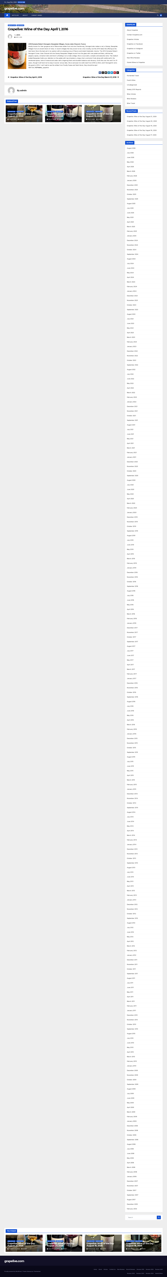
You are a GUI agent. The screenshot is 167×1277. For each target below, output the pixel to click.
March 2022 (131, 392)
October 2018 (131, 582)
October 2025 (131, 194)
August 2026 (131, 148)
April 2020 (130, 499)
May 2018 (130, 605)
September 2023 (132, 309)
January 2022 (131, 402)
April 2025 (130, 222)
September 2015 (132, 752)
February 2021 (132, 452)
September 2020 (132, 475)
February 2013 (132, 895)
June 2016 (130, 711)
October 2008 (131, 1135)
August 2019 (131, 535)
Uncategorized (132, 85)
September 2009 (132, 1084)
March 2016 (131, 724)
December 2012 (132, 904)
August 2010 (131, 1033)
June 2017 (130, 655)
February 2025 (132, 231)
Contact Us (112, 1269)
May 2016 (130, 715)
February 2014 (132, 840)
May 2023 (130, 328)
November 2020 (132, 466)
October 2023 (131, 305)
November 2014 (132, 798)
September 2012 (132, 918)
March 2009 (131, 1112)
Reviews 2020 (150, 1269)
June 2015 (130, 766)
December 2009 (132, 1070)
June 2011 (130, 987)
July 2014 (130, 817)
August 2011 (131, 978)
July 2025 (130, 208)
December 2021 (132, 406)
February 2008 (132, 1172)
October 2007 (131, 1190)
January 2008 (131, 1176)
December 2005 (132, 1204)
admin (18, 35)
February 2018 (132, 618)
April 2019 (130, 554)
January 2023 (131, 346)
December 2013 (132, 849)
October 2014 (131, 803)
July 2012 (130, 927)
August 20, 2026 (54, 1249)
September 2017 (132, 641)
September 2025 (132, 199)
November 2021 (132, 411)
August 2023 (131, 314)
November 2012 (132, 909)
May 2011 (130, 992)
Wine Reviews (20, 25)
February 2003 (132, 1209)
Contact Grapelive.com (134, 35)
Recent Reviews (130, 1269)
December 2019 (132, 517)
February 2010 (132, 1061)
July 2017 (130, 651)
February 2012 (132, 950)
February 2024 (132, 286)
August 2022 (131, 369)
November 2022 (132, 356)
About (25, 15)
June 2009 (130, 1098)
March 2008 (131, 1167)
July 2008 (130, 1149)
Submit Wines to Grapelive (136, 62)
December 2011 (132, 960)
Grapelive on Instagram (135, 48)
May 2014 (130, 826)
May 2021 (130, 439)
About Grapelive (132, 30)
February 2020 (132, 508)
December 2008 (132, 1126)
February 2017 (132, 674)
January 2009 (131, 1121)
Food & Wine (131, 80)
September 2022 (132, 365)
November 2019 (132, 522)
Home (95, 1269)
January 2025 (131, 236)
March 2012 (131, 946)
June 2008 (130, 1153)
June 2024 (130, 268)
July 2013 (130, 872)
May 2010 (130, 1047)
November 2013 (132, 854)
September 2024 (132, 254)
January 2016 (131, 734)
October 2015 (131, 748)
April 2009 (130, 1107)
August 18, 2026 (133, 1249)
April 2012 (130, 941)
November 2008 (132, 1130)
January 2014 (131, 844)
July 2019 (130, 540)
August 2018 (131, 591)
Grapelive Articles (133, 39)
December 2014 (132, 794)
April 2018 (130, 609)
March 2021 (131, 448)
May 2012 (130, 937)
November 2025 (132, 190)
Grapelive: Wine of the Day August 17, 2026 (141, 135)
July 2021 (130, 429)
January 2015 (131, 789)
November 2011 (132, 964)
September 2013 (132, 863)
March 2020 (131, 503)
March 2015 (131, 780)
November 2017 (132, 632)
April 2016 (130, 720)
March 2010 (131, 1056)
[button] (157, 15)
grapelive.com (14, 8)
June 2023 (130, 323)
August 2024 (131, 259)
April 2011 (130, 997)
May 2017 (130, 660)
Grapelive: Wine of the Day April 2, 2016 (26, 77)
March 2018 (131, 614)
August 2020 (131, 480)
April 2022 (130, 388)
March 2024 (131, 282)
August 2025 (131, 203)
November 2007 (132, 1186)
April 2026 (130, 166)
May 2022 (130, 383)
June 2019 (130, 545)
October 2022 (131, 360)
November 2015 (132, 743)
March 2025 (131, 226)
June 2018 (130, 600)
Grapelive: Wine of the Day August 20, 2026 (60, 115)
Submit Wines (37, 15)
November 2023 (132, 300)
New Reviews (121, 1269)
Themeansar (37, 1271)
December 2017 (132, 628)
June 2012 (130, 932)
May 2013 (130, 881)
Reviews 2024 (150, 1273)
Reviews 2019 (140, 1269)
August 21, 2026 (14, 1249)
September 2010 (132, 1029)
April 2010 (130, 1052)
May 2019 (130, 549)
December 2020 (132, 462)
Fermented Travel (133, 75)
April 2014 (130, 831)
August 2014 (131, 812)
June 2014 (130, 821)
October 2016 (131, 692)
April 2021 (130, 443)
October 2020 (131, 471)
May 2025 (130, 217)
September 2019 (132, 531)
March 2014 (131, 835)
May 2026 (130, 162)
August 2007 (131, 1199)
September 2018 (132, 586)
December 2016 (132, 683)
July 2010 (130, 1038)
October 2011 (131, 969)
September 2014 (132, 807)
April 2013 (130, 886)
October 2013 (131, 858)
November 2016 (132, 688)
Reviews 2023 (140, 1273)
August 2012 (131, 923)
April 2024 (130, 277)
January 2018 (131, 623)
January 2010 (131, 1066)
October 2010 (131, 1024)
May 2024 (130, 273)
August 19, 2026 (93, 1249)
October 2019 (131, 526)
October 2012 (131, 914)
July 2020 (130, 485)
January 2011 (131, 1010)
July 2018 (130, 595)
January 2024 (131, 291)
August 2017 (131, 646)
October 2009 (131, 1080)
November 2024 (132, 245)
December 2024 (132, 240)
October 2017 (131, 637)
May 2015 (130, 771)
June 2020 (130, 489)
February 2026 (132, 176)
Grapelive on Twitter (134, 53)
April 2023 (130, 332)
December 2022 (132, 351)
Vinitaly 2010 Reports (134, 89)
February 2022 (132, 397)
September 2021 (132, 420)
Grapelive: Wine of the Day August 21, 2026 (21, 115)
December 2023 (132, 296)
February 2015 (132, 784)
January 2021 (131, 457)
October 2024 (131, 249)
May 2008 (130, 1158)
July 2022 (130, 374)
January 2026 (131, 180)
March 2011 (131, 1001)
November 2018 (132, 577)
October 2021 (131, 416)
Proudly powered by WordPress (13, 1271)
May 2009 (130, 1103)
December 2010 (132, 1015)
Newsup (29, 1271)
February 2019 (132, 563)
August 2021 (131, 425)
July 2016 (130, 706)
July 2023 (130, 319)
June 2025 (130, 213)
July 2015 (130, 761)
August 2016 (131, 701)
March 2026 (131, 171)
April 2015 (130, 775)
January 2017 (131, 678)
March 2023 (131, 337)
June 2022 (130, 379)
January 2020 (131, 512)
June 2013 (130, 877)
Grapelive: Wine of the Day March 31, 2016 (99, 77)
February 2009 (132, 1116)
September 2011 (132, 973)
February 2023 (132, 342)
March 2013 (131, 890)
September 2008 (132, 1139)
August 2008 (131, 1144)
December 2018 (132, 572)
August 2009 (131, 1089)
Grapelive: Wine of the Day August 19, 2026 (99, 115)
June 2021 (130, 434)
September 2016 (132, 697)
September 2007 (132, 1195)
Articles (15, 15)
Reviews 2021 (159, 1269)
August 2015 (131, 757)
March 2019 (131, 558)
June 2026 (130, 157)
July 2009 (130, 1093)
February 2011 (132, 1006)
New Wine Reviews (133, 58)
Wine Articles (11, 25)
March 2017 (131, 669)
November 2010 (132, 1020)
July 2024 (130, 263)
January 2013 (131, 900)
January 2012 (131, 955)
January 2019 (131, 568)
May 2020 (130, 494)
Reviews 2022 (131, 1273)
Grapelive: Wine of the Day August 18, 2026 (142, 130)
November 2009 (132, 1075)
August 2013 (131, 867)
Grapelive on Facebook (135, 44)
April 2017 (130, 665)
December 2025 (132, 185)
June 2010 (130, 1043)
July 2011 (130, 983)
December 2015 (132, 738)
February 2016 (132, 729)
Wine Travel (131, 103)
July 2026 (130, 153)
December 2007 (132, 1181)
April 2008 (130, 1163)
